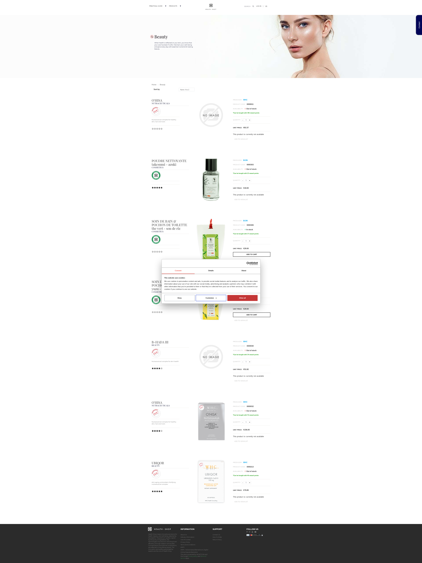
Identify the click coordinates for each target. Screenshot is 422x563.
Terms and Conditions (188, 545)
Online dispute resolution (189, 552)
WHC (245, 100)
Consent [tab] (178, 271)
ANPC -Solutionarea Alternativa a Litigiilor (194, 550)
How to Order (217, 537)
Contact (419, 25)
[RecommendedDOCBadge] (156, 111)
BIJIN (245, 160)
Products (173, 6)
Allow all (242, 298)
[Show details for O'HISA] (211, 115)
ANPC (183, 547)
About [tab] (243, 271)
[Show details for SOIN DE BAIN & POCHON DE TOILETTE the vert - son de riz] (211, 240)
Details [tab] (211, 271)
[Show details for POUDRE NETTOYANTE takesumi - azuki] (211, 179)
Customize (210, 298)
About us (184, 535)
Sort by (157, 89)
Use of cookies (186, 539)
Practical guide (155, 6)
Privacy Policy (185, 542)
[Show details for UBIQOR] (211, 482)
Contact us (216, 535)
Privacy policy (193, 556)
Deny (180, 298)
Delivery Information (187, 537)
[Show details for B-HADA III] (211, 356)
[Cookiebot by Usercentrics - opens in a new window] (248, 263)
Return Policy (217, 539)
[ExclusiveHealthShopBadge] (156, 175)
